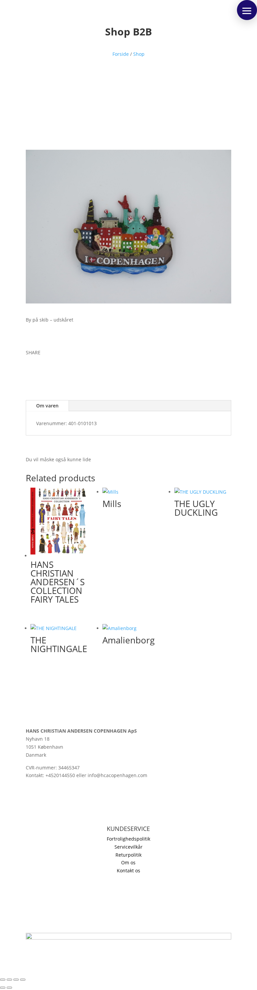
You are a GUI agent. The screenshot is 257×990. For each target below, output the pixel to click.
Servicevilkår (128, 847)
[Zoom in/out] (2, 980)
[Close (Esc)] (22, 980)
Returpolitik (128, 855)
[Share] (16, 980)
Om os (128, 862)
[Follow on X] (44, 372)
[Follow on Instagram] (31, 807)
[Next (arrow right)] (9, 988)
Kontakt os (128, 870)
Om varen (47, 405)
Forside (120, 54)
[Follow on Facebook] (31, 372)
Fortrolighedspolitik (128, 839)
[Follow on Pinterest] (58, 372)
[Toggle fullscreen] (9, 980)
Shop (139, 54)
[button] (247, 10)
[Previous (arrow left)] (2, 988)
